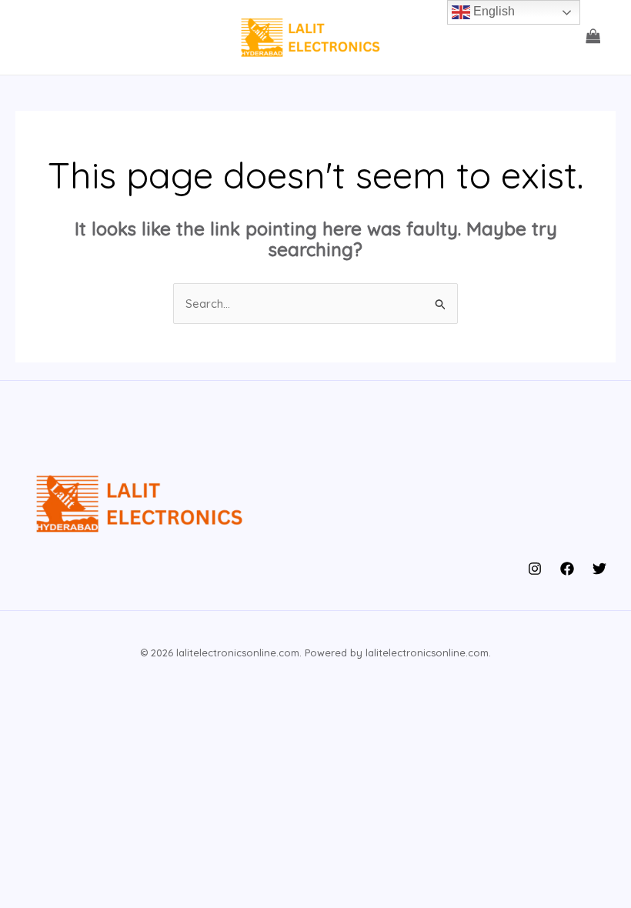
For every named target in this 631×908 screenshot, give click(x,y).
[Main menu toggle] (40, 37)
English (492, 11)
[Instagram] (535, 569)
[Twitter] (599, 569)
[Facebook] (567, 569)
